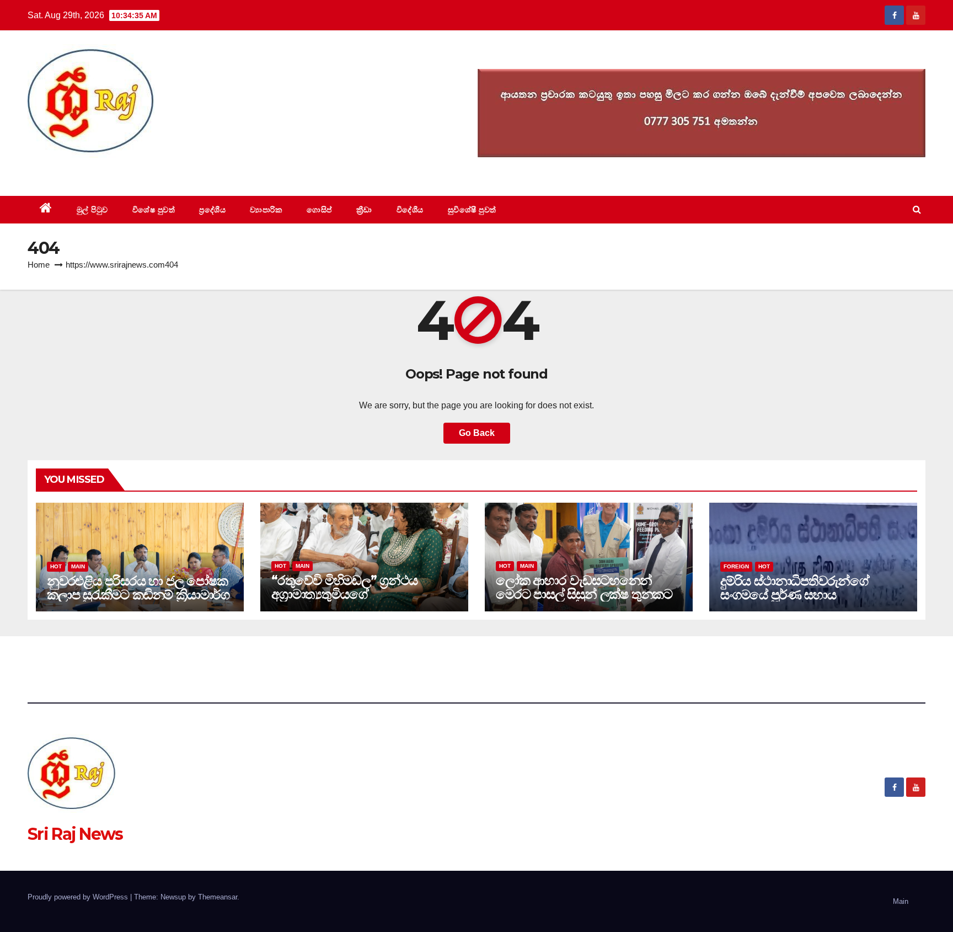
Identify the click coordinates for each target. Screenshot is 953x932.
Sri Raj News (75, 171)
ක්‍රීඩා (364, 210)
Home (39, 264)
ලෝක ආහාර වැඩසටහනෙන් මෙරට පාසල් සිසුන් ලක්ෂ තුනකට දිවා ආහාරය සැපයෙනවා (584, 594)
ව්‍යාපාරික (266, 210)
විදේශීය (410, 210)
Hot (56, 566)
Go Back (477, 433)
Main (78, 566)
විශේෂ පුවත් (153, 210)
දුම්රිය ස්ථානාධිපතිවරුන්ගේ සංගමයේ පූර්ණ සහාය (794, 588)
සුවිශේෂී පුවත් (472, 210)
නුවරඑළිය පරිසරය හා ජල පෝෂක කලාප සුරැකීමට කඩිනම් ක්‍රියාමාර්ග (138, 588)
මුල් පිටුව (92, 210)
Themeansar (217, 897)
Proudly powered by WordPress (79, 897)
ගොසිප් (319, 210)
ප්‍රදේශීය (212, 210)
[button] (917, 209)
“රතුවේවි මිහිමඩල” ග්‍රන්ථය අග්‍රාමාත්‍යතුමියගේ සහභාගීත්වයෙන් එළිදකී (344, 594)
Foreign (736, 566)
